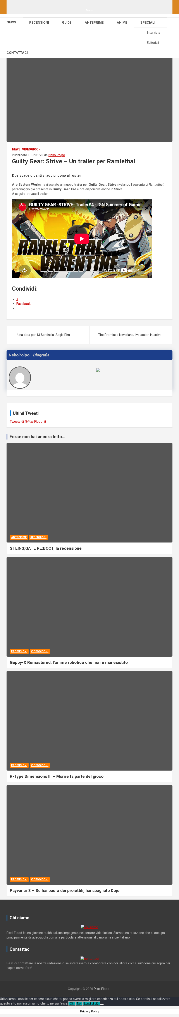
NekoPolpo (19, 355)
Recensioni (39, 22)
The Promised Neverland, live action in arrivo (130, 335)
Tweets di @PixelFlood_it (28, 422)
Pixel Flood (101, 989)
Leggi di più (91, 1003)
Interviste (153, 33)
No (79, 1003)
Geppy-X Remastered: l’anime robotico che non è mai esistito (69, 662)
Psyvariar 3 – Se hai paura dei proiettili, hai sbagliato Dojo (64, 890)
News (11, 22)
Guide (67, 22)
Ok (72, 1003)
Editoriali (153, 43)
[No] (102, 1004)
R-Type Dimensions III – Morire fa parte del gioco (56, 776)
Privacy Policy (89, 1011)
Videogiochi (31, 149)
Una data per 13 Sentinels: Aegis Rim (43, 335)
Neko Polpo (56, 155)
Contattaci (17, 53)
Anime (122, 22)
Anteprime (94, 22)
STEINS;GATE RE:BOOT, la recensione (46, 548)
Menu (89, 10)
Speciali (147, 22)
